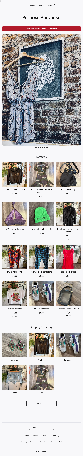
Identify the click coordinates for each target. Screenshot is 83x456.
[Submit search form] (51, 427)
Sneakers (44, 442)
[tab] (35, 147)
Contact (41, 5)
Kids (60, 442)
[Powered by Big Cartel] (41, 451)
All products (41, 403)
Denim (53, 442)
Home (26, 436)
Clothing (33, 442)
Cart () (51, 5)
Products (31, 5)
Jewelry (24, 442)
